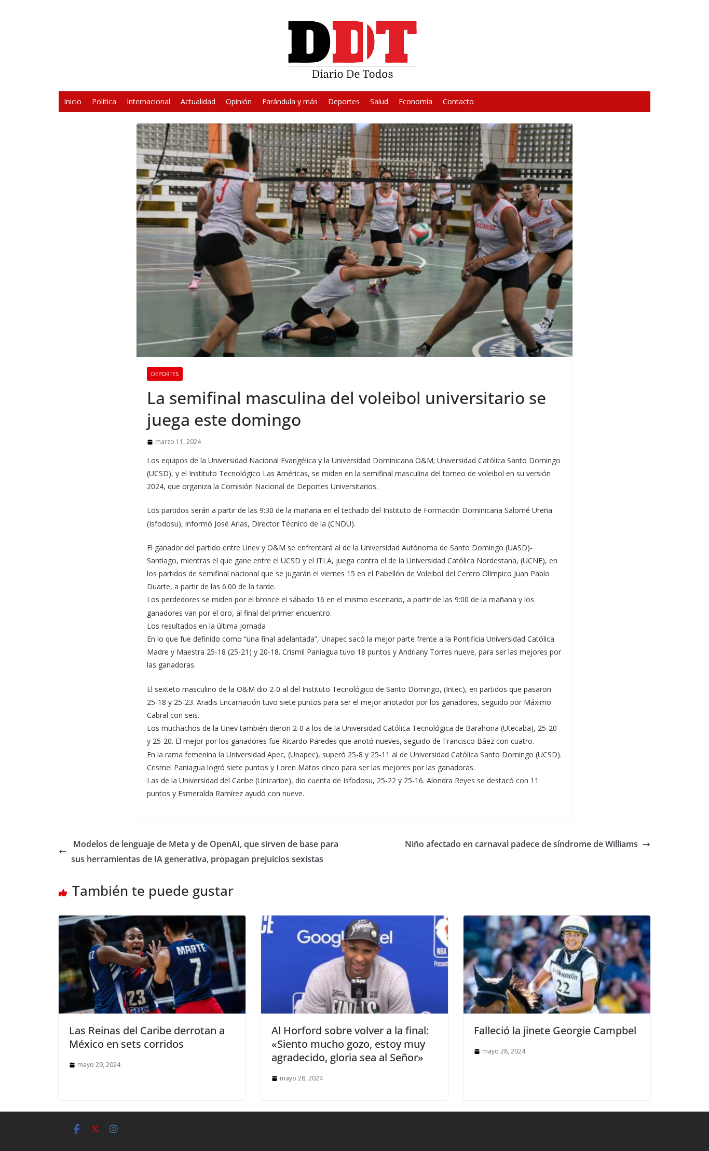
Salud (379, 101)
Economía (415, 101)
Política (104, 101)
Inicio (72, 101)
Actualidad (198, 101)
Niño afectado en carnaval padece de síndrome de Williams (521, 844)
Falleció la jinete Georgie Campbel (555, 1030)
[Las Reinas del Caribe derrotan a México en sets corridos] (152, 922)
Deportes (344, 101)
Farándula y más (290, 101)
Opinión (239, 101)
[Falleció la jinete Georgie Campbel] (556, 922)
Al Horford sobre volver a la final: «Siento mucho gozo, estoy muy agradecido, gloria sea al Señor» (350, 1043)
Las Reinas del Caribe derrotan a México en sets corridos (147, 1037)
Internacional (148, 101)
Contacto (458, 101)
